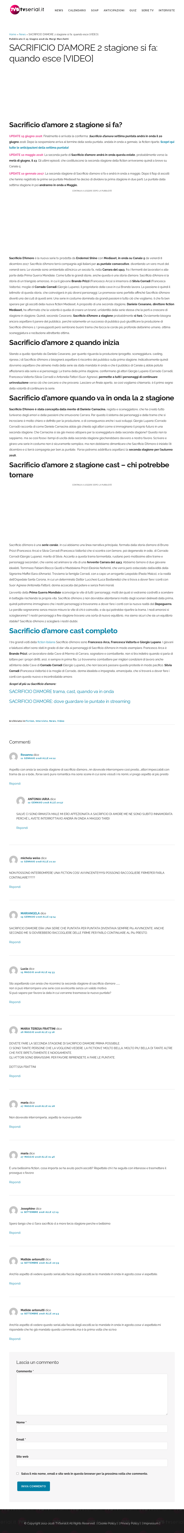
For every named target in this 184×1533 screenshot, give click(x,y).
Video (60, 721)
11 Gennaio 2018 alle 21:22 (38, 861)
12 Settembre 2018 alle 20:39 (40, 1263)
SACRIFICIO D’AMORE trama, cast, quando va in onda (62, 691)
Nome (21, 1422)
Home (12, 34)
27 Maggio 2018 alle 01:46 (38, 1157)
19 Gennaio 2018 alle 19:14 (38, 917)
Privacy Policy (129, 1523)
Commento (25, 1371)
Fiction (30, 721)
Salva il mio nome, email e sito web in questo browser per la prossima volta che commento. (84, 1473)
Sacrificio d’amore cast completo (63, 630)
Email (21, 1439)
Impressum (151, 1523)
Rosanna (27, 755)
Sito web (22, 1456)
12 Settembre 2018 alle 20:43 (40, 1313)
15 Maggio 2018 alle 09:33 (38, 972)
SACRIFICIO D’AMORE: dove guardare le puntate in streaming (70, 701)
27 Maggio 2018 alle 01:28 (38, 1106)
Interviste (42, 721)
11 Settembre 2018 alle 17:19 (40, 1212)
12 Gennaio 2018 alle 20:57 (45, 802)
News (22, 34)
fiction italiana (46, 642)
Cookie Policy (107, 1523)
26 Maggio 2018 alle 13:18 (38, 1032)
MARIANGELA (30, 913)
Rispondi (14, 783)
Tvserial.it (27, 9)
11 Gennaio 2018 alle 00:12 (38, 758)
